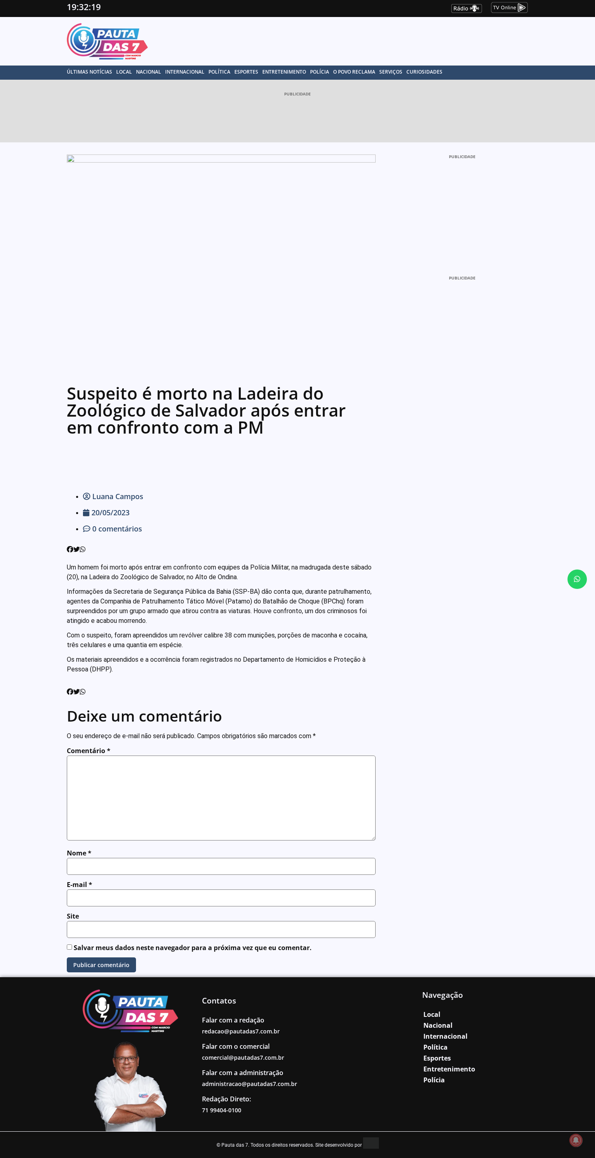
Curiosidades (424, 71)
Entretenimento (284, 71)
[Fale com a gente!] (577, 579)
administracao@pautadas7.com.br (249, 1084)
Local (124, 71)
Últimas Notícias (89, 71)
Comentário (88, 750)
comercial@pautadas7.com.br (243, 1057)
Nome (79, 853)
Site (73, 916)
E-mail (79, 884)
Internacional (184, 71)
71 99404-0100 (221, 1110)
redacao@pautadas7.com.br (241, 1031)
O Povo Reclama (354, 71)
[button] (70, 550)
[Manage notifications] (576, 1140)
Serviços (390, 71)
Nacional (148, 71)
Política (219, 71)
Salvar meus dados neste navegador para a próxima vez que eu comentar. (193, 947)
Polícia (319, 71)
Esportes (246, 71)
